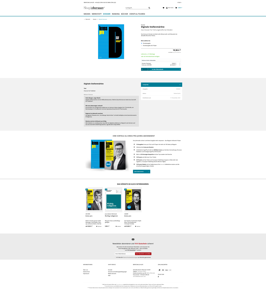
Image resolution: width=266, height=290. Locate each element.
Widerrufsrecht (112, 273)
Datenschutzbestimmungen (130, 257)
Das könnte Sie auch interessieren (133, 184)
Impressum (86, 273)
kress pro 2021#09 (146, 65)
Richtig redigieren (111, 216)
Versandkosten (119, 284)
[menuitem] (138, 7)
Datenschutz (86, 271)
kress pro (89, 216)
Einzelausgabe (147, 43)
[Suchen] (149, 7)
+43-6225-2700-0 (99, 2)
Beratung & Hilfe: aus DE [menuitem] (100, 2)
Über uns (85, 270)
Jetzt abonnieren (139, 171)
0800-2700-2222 (112, 2)
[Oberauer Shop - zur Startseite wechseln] (96, 8)
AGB (109, 275)
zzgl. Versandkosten (177, 52)
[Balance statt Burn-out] (108, 156)
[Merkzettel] (163, 7)
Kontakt (110, 270)
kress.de (162, 164)
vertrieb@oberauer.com (139, 276)
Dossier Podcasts (146, 63)
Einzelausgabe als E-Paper (150, 45)
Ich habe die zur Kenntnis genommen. (133, 257)
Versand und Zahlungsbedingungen (117, 271)
